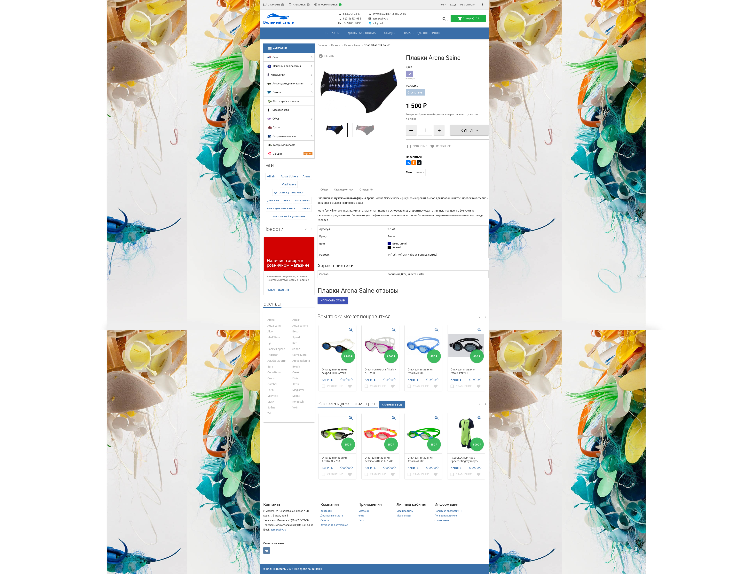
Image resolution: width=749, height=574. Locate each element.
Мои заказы (404, 515)
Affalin (271, 176)
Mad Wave (288, 184)
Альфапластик (276, 360)
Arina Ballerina (301, 360)
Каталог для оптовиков (422, 33)
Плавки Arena (352, 45)
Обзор (324, 189)
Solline (271, 407)
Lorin (270, 390)
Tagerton (272, 355)
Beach (296, 366)
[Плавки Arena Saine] (359, 91)
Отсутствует (415, 92)
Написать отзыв (333, 300)
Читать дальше (278, 290)
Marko (296, 396)
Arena (307, 176)
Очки (275, 57)
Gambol (272, 384)
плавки (305, 208)
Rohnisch (298, 401)
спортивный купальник (289, 216)
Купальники (277, 74)
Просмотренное (327, 4)
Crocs (270, 378)
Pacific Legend (276, 349)
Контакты (332, 33)
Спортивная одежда (284, 136)
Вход (453, 4)
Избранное (298, 4)
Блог (361, 520)
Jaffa (295, 384)
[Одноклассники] (413, 162)
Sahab (296, 349)
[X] (419, 162)
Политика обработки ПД (449, 511)
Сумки (276, 127)
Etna (270, 366)
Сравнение (273, 4)
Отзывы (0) (366, 189)
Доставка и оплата (362, 33)
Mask (270, 401)
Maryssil (272, 396)
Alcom (271, 331)
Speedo (296, 337)
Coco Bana (274, 372)
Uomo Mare (299, 355)
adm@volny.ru (378, 18)
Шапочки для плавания (286, 66)
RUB (442, 4)
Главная (322, 45)
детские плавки (278, 200)
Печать (326, 56)
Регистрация (467, 4)
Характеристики (343, 189)
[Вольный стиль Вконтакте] (266, 550)
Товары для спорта (283, 145)
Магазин (364, 511)
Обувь (276, 118)
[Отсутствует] (409, 74)
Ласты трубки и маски (285, 101)
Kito (294, 343)
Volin (295, 407)
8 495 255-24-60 (349, 14)
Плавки (276, 92)
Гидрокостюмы (279, 110)
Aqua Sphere (289, 176)
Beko (295, 331)
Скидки (390, 33)
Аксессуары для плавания (288, 83)
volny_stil (378, 23)
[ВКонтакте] (408, 162)
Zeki (269, 413)
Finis (295, 378)
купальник (302, 200)
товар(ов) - (468, 18)
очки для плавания (281, 208)
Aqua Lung (274, 325)
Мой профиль (405, 511)
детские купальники (289, 192)
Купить (327, 379)
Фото (361, 515)
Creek (295, 372)
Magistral (298, 390)
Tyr (269, 343)
